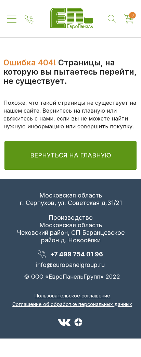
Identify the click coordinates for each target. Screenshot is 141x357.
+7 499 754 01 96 (76, 254)
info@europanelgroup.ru (70, 264)
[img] (71, 18)
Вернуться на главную (70, 155)
